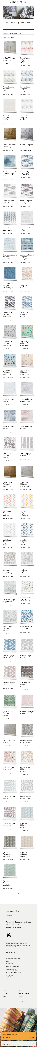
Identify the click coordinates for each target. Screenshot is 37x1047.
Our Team (5, 993)
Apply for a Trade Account (13, 927)
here (19, 972)
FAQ (19, 990)
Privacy (20, 999)
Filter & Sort (7, 28)
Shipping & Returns (23, 993)
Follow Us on (12, 966)
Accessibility (22, 1001)
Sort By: (5, 33)
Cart (34, 2)
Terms (20, 996)
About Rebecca (6, 999)
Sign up (32, 1037)
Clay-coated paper (9, 37)
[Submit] (29, 915)
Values (4, 996)
